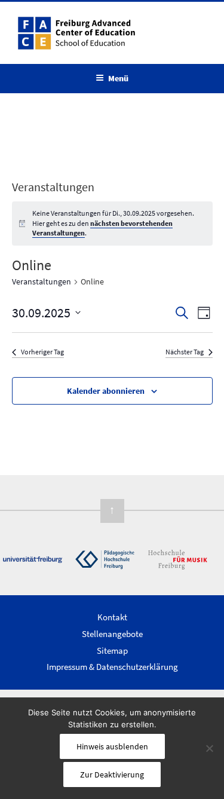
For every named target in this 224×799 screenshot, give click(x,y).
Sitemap (112, 650)
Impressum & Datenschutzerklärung (112, 666)
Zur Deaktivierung (112, 774)
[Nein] (209, 748)
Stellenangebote (112, 633)
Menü (118, 78)
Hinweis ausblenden (112, 746)
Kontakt (112, 617)
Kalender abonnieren (106, 390)
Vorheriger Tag (42, 351)
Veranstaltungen (41, 281)
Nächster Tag (184, 351)
